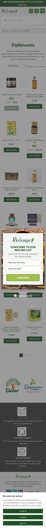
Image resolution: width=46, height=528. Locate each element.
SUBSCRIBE (23, 277)
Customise (23, 517)
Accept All (23, 511)
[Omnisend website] (23, 294)
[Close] (42, 231)
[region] (23, 510)
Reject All (23, 523)
